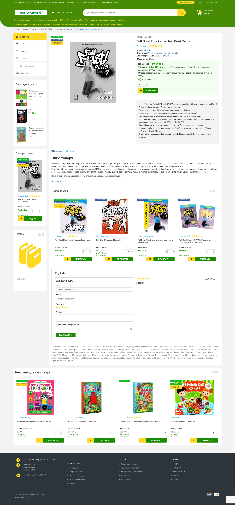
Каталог (64, 13)
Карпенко (26, 428)
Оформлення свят (27, 66)
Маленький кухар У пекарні (131, 421)
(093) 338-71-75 (29, 464)
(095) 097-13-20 (29, 470)
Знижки (177, 479)
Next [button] (43, 234)
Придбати (32, 219)
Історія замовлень (76, 472)
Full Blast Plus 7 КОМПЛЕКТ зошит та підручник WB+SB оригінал (154, 241)
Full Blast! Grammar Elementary (68, 240)
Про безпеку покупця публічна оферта (48, 2)
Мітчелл (27, 207)
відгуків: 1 (24, 196)
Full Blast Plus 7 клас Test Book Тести (29, 201)
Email (58, 295)
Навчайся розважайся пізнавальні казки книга (88, 421)
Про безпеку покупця (130, 468)
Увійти (200, 2)
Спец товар (24, 73)
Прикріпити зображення (67, 325)
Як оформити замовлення (132, 472)
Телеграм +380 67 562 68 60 (34, 475)
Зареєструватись (213, 2)
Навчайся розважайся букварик (31, 421)
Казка (31, 110)
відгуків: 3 (74, 417)
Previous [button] (39, 234)
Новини (72, 483)
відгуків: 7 (177, 417)
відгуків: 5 (185, 236)
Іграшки (23, 51)
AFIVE (26, 498)
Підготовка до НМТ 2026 (28, 273)
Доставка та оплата (22, 2)
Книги (22, 43)
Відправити (65, 335)
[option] (30, 190)
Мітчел (63, 247)
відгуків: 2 (144, 236)
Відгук (59, 312)
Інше (175, 476)
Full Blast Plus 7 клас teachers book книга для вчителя (114, 241)
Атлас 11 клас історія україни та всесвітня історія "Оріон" (192, 422)
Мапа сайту (126, 479)
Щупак (179, 428)
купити (76, 428)
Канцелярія (24, 58)
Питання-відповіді (76, 476)
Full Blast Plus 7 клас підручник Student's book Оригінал (196, 241)
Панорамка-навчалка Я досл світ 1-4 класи (36, 93)
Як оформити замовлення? (88, 2)
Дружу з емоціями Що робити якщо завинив (36, 130)
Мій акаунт (73, 468)
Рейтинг (60, 304)
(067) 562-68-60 (29, 467)
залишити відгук (64, 236)
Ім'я (57, 285)
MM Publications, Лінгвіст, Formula (162, 53)
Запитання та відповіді (110, 2)
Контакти (70, 2)
